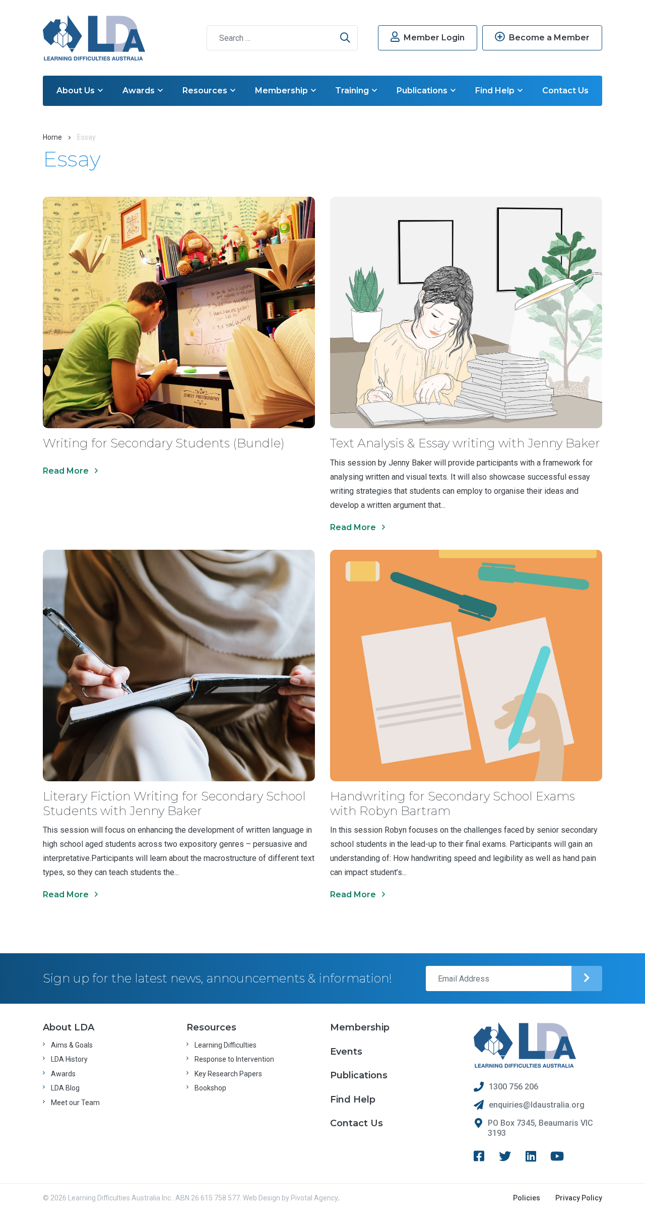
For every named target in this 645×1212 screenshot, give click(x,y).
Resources (204, 90)
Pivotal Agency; (315, 1198)
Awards (138, 90)
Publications (422, 90)
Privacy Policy (578, 1198)
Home (52, 137)
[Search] (345, 37)
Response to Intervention (234, 1059)
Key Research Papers (228, 1074)
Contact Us (565, 90)
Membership (281, 90)
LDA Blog (65, 1088)
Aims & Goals (72, 1045)
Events (346, 1051)
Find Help (494, 90)
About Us (75, 90)
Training (352, 90)
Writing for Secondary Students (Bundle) (164, 443)
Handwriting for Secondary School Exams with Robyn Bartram (452, 803)
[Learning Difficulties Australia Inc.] (94, 38)
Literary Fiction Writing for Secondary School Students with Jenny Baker (174, 803)
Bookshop (210, 1088)
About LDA (68, 1027)
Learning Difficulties (225, 1045)
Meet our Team (75, 1103)
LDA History (69, 1059)
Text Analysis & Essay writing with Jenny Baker (465, 443)
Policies (526, 1198)
